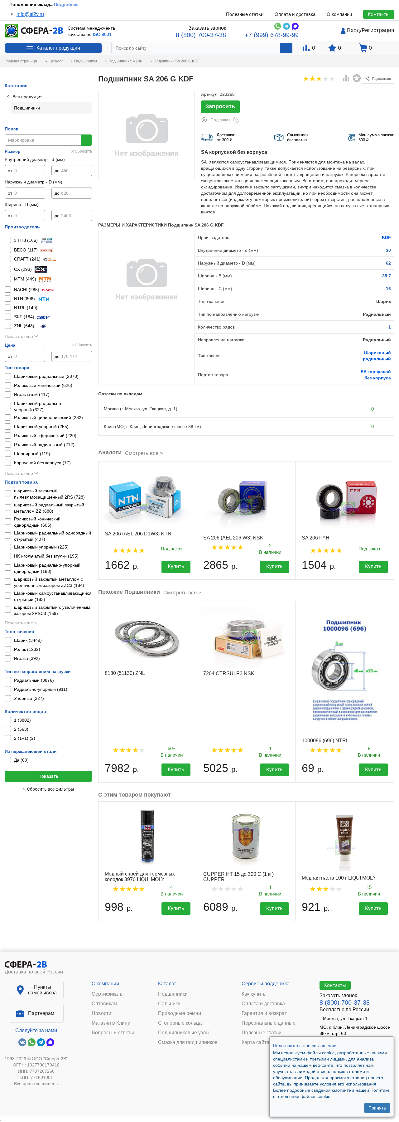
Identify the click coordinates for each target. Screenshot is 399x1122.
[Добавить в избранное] (357, 78)
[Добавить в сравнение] (346, 79)
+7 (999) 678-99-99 (272, 35)
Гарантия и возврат (264, 1013)
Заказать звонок (207, 28)
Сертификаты (108, 994)
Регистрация (378, 30)
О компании (339, 14)
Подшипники (173, 994)
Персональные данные (269, 1023)
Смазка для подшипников (188, 1042)
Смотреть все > (144, 453)
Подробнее (66, 4)
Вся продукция (27, 96)
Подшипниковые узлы (183, 1032)
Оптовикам (104, 1003)
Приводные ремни (179, 1013)
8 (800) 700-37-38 (201, 35)
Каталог (167, 983)
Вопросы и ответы (113, 1032)
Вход (353, 30)
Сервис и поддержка (266, 983)
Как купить (254, 994)
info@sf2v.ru (30, 14)
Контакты (379, 14)
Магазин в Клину (111, 1023)
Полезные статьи (244, 14)
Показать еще (19, 336)
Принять (377, 1107)
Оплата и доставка (295, 14)
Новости (101, 1013)
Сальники (169, 1003)
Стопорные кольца (180, 1023)
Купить (176, 566)
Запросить (220, 106)
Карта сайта (255, 1042)
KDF (386, 237)
